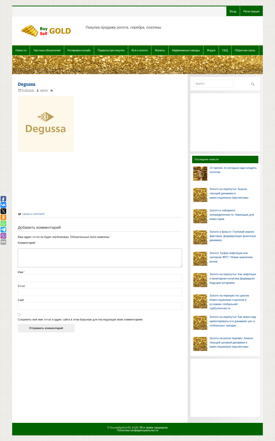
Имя (21, 272)
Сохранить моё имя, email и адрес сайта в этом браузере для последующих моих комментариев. (80, 319)
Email (22, 286)
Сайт (21, 300)
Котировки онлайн (79, 50)
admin (44, 90)
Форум (211, 50)
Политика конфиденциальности (137, 430)
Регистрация (251, 11)
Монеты (160, 50)
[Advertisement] (100, 181)
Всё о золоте (140, 50)
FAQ (225, 50)
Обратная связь (245, 50)
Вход (233, 11)
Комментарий (27, 242)
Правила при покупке (111, 50)
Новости (21, 50)
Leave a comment (33, 213)
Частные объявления (47, 50)
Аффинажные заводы (186, 50)
